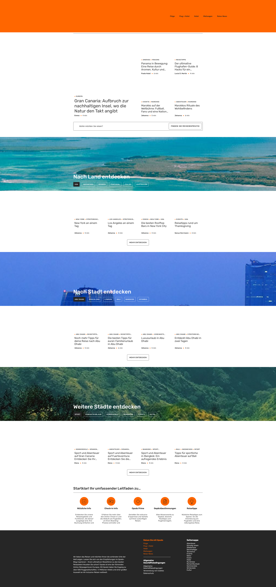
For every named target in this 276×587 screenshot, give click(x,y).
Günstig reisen (192, 545)
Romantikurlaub (93, 414)
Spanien (102, 184)
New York (80, 219)
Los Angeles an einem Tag (121, 224)
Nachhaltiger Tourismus (192, 551)
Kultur (189, 570)
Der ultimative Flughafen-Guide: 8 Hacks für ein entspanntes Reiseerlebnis (186, 66)
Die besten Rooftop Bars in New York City (154, 224)
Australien (141, 184)
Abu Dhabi (79, 299)
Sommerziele (112, 414)
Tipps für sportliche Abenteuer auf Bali (186, 455)
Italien (128, 184)
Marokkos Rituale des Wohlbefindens (187, 107)
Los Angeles (115, 219)
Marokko (155, 102)
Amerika (146, 60)
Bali (119, 299)
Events (146, 102)
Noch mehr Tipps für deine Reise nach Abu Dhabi (87, 341)
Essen (145, 219)
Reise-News (222, 16)
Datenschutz (148, 573)
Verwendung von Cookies (153, 571)
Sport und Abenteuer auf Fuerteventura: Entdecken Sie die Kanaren (120, 456)
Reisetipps (181, 60)
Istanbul (143, 299)
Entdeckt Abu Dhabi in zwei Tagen (188, 340)
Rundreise (128, 414)
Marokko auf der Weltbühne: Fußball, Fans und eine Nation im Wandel (154, 108)
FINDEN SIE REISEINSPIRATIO (185, 126)
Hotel (196, 16)
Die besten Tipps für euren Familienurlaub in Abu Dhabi (120, 341)
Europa (79, 96)
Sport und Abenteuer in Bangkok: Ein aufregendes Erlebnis (154, 456)
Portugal (115, 184)
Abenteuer (181, 102)
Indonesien (88, 184)
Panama (155, 60)
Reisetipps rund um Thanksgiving (186, 224)
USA (76, 184)
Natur (189, 556)
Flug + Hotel (184, 16)
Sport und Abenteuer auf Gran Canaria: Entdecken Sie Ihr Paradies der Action (86, 456)
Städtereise (92, 219)
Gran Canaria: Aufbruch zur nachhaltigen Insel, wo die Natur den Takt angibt (101, 105)
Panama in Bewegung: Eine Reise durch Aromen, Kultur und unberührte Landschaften (154, 66)
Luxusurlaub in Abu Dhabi (152, 340)
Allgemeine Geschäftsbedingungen (153, 567)
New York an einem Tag (85, 224)
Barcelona (94, 299)
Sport (77, 414)
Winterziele (191, 568)
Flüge (172, 16)
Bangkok (130, 299)
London (108, 299)
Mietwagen (207, 16)
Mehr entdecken (138, 242)
